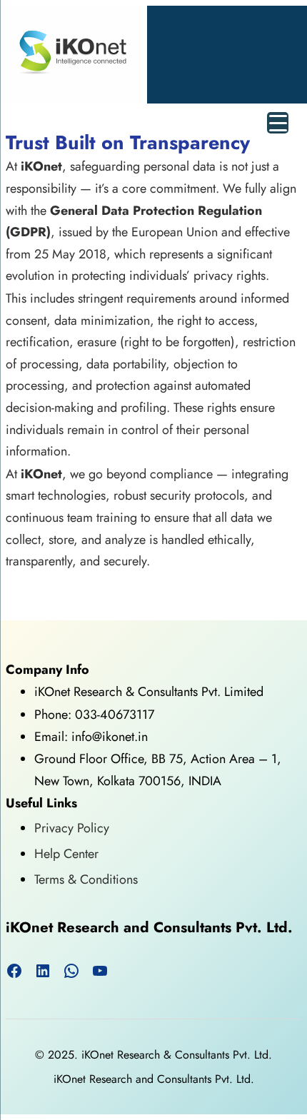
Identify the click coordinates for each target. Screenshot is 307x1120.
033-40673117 (114, 714)
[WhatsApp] (71, 970)
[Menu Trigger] (277, 122)
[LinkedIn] (42, 970)
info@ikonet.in (108, 736)
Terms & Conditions (86, 879)
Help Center (66, 853)
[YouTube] (100, 970)
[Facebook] (14, 970)
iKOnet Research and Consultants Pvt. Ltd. (149, 927)
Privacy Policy (71, 828)
